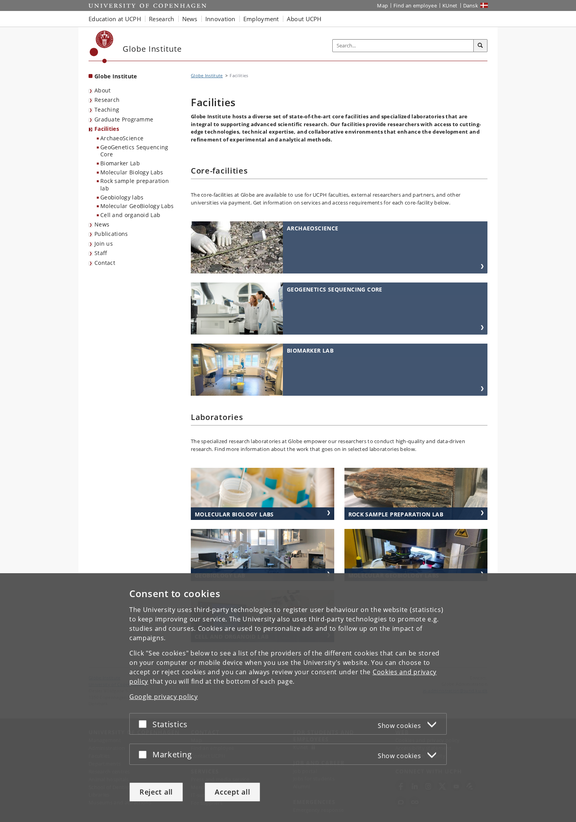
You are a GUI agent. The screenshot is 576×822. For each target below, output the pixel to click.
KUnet (450, 5)
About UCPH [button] (304, 19)
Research (107, 99)
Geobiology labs (122, 197)
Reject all (156, 792)
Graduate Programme (123, 119)
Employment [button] (261, 19)
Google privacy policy (163, 696)
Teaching (106, 109)
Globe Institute (115, 76)
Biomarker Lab (120, 163)
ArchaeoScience (121, 138)
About (102, 90)
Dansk (470, 5)
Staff (100, 253)
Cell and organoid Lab (130, 215)
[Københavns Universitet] (102, 47)
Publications (111, 233)
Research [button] (161, 19)
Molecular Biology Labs (131, 172)
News (101, 224)
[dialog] (288, 697)
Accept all (232, 792)
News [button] (189, 19)
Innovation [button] (220, 19)
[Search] (480, 46)
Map (382, 5)
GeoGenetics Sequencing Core (134, 150)
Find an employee (415, 5)
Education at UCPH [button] (115, 19)
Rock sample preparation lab (134, 184)
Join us (103, 243)
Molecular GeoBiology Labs (137, 206)
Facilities (106, 128)
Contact (104, 262)
